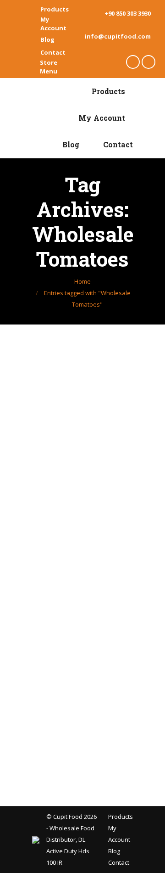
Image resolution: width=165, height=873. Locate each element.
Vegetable (58, 484)
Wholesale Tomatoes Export (73, 450)
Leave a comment (68, 518)
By (62, 495)
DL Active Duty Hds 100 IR (67, 851)
